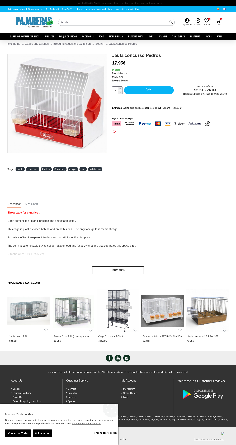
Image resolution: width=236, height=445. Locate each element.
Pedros (123, 73)
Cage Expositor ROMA (110, 336)
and (83, 169)
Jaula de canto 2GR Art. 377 (202, 336)
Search (99, 43)
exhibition (95, 169)
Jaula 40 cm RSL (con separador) (72, 336)
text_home (13, 43)
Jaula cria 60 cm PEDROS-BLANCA (162, 336)
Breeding (59, 169)
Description (14, 203)
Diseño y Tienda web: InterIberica (209, 439)
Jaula (20, 169)
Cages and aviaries (37, 43)
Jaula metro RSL (18, 336)
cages (73, 169)
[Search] (171, 22)
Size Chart (31, 203)
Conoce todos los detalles (86, 423)
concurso (32, 169)
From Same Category (24, 282)
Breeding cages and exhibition (72, 43)
